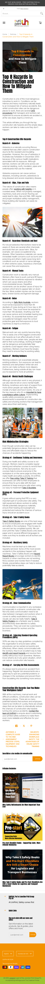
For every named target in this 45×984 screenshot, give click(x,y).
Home (4, 34)
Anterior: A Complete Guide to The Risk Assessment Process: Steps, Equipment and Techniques (13, 739)
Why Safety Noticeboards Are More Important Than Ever (21, 805)
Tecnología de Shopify (10, 963)
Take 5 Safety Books (11, 521)
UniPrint (5, 959)
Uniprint (12, 978)
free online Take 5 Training (21, 478)
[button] (40, 22)
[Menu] (3, 22)
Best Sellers (24, 8)
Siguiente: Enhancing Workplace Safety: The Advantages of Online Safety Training (32, 739)
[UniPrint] (22, 22)
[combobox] (20, 13)
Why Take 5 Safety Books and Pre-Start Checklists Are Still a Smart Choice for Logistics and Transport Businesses (22, 884)
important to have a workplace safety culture (21, 393)
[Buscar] (42, 13)
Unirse (37, 759)
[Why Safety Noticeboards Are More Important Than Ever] (22, 788)
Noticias (13, 34)
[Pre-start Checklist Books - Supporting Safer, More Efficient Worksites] (22, 826)
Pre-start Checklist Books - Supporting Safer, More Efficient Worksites (21, 843)
